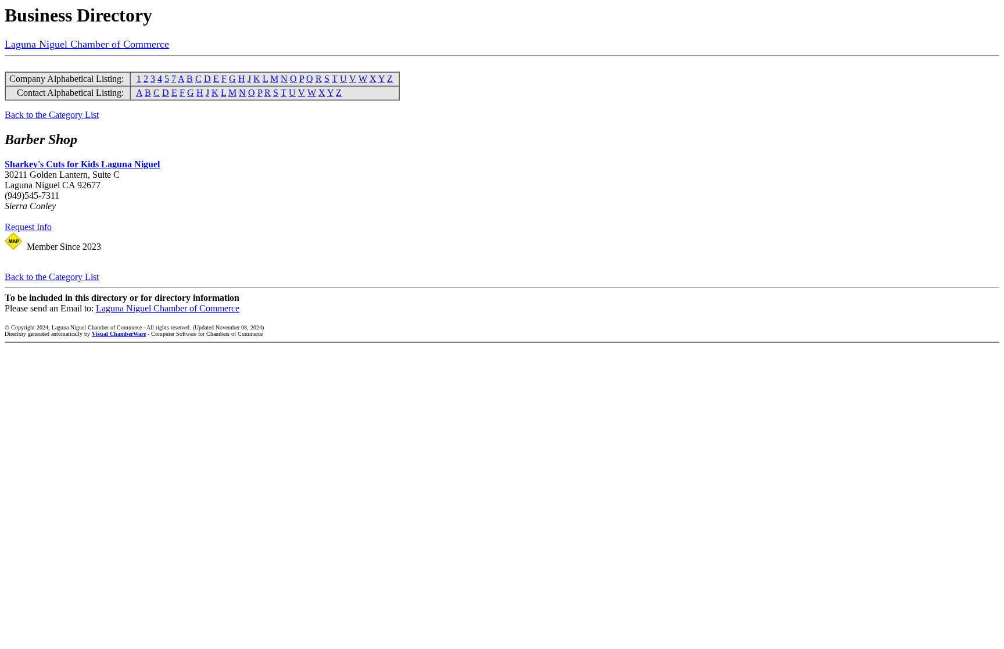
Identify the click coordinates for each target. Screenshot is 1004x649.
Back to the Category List (52, 115)
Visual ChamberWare (119, 334)
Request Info (28, 227)
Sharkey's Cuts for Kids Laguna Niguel (82, 164)
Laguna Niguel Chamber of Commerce (87, 44)
